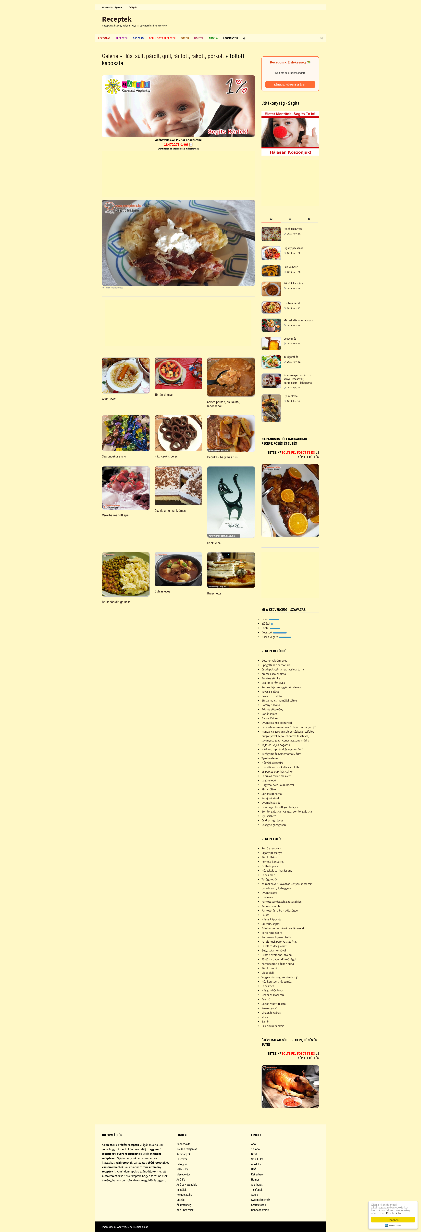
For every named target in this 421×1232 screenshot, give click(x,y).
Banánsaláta (269, 714)
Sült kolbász (291, 267)
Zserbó (265, 999)
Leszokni (181, 1159)
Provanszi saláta (271, 696)
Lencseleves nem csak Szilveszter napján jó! (288, 727)
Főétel (265, 628)
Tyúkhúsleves (269, 758)
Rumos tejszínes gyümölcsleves (281, 687)
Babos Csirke (269, 718)
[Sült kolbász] (271, 267)
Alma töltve (268, 789)
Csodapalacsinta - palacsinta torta (282, 669)
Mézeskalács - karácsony (298, 320)
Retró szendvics (293, 228)
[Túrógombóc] (271, 357)
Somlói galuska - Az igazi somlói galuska (286, 811)
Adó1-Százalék (185, 1210)
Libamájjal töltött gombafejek (279, 807)
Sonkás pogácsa (271, 794)
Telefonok (256, 1189)
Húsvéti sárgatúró (272, 762)
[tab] (270, 219)
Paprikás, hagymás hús (222, 457)
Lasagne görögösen (273, 825)
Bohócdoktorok (260, 1210)
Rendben (393, 1220)
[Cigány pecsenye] (271, 248)
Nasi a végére (270, 637)
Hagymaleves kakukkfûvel (277, 785)
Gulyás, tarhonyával (273, 950)
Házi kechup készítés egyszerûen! (282, 749)
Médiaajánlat (140, 1226)
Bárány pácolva (271, 705)
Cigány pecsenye (293, 248)
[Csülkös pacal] (271, 304)
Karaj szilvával (270, 798)
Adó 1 (254, 1144)
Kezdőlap (104, 38)
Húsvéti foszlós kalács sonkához (281, 767)
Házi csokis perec (166, 456)
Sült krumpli (269, 968)
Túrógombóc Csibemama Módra (281, 754)
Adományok (230, 38)
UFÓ (253, 1169)
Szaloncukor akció (114, 456)
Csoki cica (214, 543)
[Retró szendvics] (271, 229)
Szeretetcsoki (258, 1205)
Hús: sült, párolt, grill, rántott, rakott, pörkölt (173, 56)
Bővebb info (393, 1213)
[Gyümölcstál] (271, 396)
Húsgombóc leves (272, 990)
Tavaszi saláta (270, 691)
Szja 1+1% (257, 1159)
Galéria (110, 56)
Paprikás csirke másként (276, 776)
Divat (254, 1154)
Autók (254, 1194)
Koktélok (181, 1189)
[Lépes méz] (271, 339)
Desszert (267, 632)
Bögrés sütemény (272, 709)
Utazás (180, 1199)
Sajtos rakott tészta (273, 1004)
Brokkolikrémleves (273, 683)
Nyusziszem (268, 816)
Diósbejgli (267, 972)
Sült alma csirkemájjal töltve (279, 700)
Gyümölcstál (291, 396)
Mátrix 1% (182, 1169)
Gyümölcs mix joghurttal (276, 723)
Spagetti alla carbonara (275, 665)
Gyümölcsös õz (270, 802)
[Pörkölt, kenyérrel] (271, 284)
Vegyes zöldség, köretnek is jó (279, 977)
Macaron (266, 1017)
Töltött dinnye (164, 395)
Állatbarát (256, 1184)
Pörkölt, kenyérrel (294, 283)
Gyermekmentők (260, 1199)
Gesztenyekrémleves (274, 660)
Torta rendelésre (271, 933)
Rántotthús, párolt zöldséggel (279, 910)
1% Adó (255, 1149)
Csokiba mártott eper (115, 515)
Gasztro (138, 38)
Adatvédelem (124, 1226)
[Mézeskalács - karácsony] (271, 321)
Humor (255, 1179)
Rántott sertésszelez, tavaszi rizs (281, 901)
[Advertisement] (178, 174)
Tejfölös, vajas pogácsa (275, 745)
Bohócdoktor (183, 1144)
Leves (265, 619)
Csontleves (109, 399)
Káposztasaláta (271, 906)
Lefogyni (181, 1164)
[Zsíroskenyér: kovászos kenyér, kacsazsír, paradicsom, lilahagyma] (271, 376)
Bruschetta (214, 593)
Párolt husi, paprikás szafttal (279, 941)
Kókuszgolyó (269, 1008)
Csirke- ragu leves (272, 820)
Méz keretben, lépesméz (276, 981)
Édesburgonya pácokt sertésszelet (282, 928)
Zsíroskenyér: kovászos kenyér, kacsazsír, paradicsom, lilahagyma (298, 378)
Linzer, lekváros (271, 1012)
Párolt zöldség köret (273, 946)
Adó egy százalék (186, 1184)
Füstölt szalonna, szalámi (277, 955)
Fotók (185, 38)
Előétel (266, 623)
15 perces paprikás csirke (277, 771)
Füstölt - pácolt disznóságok (279, 959)
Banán (265, 1021)
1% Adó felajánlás (186, 1149)
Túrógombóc (291, 356)
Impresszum (109, 1226)
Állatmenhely (184, 1205)
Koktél (199, 38)
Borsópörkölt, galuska (116, 602)
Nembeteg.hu (184, 1194)
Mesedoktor (183, 1174)
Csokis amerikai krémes (170, 511)
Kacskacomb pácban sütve (278, 964)
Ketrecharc (257, 1174)
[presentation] (270, 219)
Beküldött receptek (162, 38)
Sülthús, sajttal (270, 924)
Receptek (117, 19)
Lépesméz (267, 986)
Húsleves (267, 897)
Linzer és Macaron (272, 995)
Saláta (265, 915)
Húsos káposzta (271, 919)
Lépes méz (290, 338)
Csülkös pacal (292, 303)
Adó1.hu (256, 1164)
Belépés (133, 7)
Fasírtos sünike (270, 678)
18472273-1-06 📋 (178, 144)
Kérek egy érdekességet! (290, 84)
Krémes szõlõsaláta (273, 674)
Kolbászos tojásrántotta (276, 937)
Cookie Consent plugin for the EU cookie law (393, 1225)
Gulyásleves (162, 591)
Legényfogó (268, 780)
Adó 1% (213, 38)
